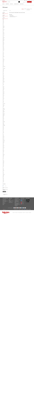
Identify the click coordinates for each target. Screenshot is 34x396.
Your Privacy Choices (26, 209)
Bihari (3, 41)
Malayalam (3, 114)
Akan (3, 31)
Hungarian (3, 78)
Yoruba (3, 179)
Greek (3, 58)
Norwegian (3, 124)
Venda (3, 173)
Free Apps (3, 202)
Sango (3, 144)
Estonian (3, 60)
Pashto (3, 135)
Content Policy (30, 209)
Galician (3, 69)
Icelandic (3, 86)
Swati (3, 152)
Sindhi (3, 143)
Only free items (4, 190)
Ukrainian (3, 170)
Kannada (3, 95)
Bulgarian (3, 40)
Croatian (3, 76)
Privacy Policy (22, 209)
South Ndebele (4, 125)
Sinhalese (3, 145)
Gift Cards (29, 0)
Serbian (3, 151)
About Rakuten (30, 212)
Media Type (4, 12)
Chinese (3, 181)
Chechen (3, 48)
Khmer (3, 94)
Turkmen (3, 161)
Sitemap (3, 204)
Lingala (3, 106)
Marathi (3, 116)
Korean (3, 96)
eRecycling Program (4, 201)
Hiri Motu (3, 75)
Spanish (3, 21)
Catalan (3, 47)
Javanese (3, 88)
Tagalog (3, 162)
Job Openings (10, 201)
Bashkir (3, 38)
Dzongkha (3, 56)
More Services (27, 212)
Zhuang (3, 180)
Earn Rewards (3, 0)
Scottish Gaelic (4, 68)
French (3, 20)
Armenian (3, 79)
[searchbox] (13, 1)
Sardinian (3, 142)
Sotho (3, 153)
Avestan (3, 30)
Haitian (3, 77)
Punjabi (3, 132)
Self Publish (10, 199)
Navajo (3, 126)
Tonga (3, 164)
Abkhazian (3, 29)
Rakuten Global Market (20, 212)
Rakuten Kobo (4, 2)
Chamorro (3, 49)
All (3, 13)
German (3, 22)
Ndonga (3, 123)
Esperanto (3, 59)
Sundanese (3, 154)
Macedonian (4, 113)
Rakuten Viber (16, 212)
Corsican (3, 50)
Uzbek (3, 172)
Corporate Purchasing (10, 202)
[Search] (19, 1)
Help (31, 0)
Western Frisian (4, 66)
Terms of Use (20, 209)
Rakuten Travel (24, 212)
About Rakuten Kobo (4, 199)
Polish (3, 134)
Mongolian (3, 115)
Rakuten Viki (14, 212)
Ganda (3, 104)
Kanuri (3, 97)
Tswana (3, 163)
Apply (4, 191)
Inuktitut (3, 87)
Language (4, 17)
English (3, 19)
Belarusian (3, 39)
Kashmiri (3, 98)
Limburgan (3, 105)
